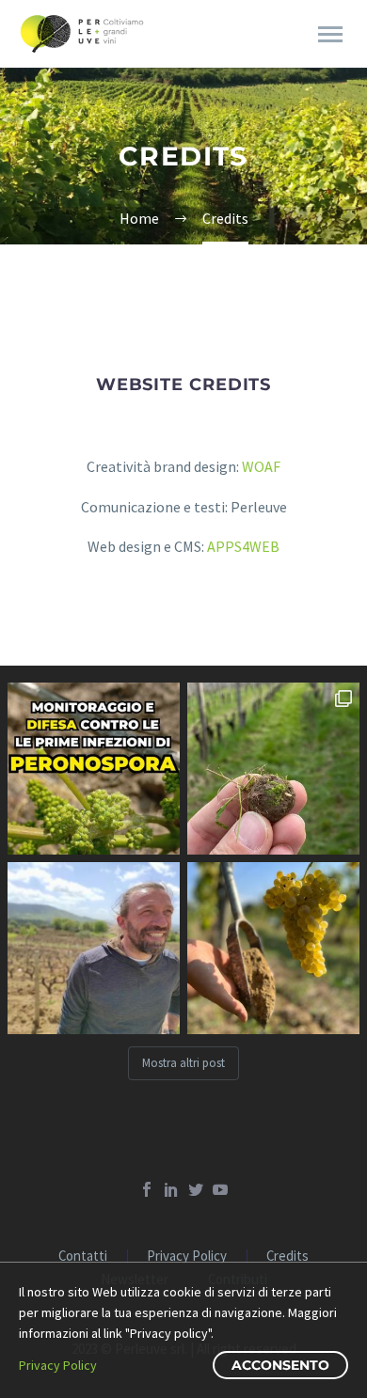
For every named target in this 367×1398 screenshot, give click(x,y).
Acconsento (280, 1365)
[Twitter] (195, 1189)
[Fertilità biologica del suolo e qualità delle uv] (273, 948)
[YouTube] (220, 1189)
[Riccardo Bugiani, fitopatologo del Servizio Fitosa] (94, 769)
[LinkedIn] (171, 1189)
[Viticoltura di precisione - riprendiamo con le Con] (94, 948)
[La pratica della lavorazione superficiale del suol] (273, 769)
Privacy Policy (187, 1256)
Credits (287, 1256)
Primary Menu (330, 35)
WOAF (261, 466)
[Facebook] (146, 1189)
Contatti (82, 1256)
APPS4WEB (243, 546)
